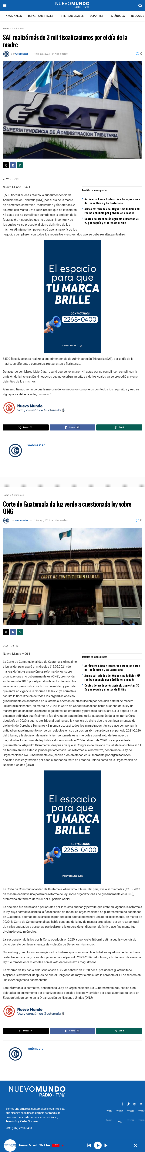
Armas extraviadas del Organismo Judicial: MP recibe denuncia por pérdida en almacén (112, 211)
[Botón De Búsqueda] (140, 5)
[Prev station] (106, 1145)
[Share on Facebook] (13, 165)
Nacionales (14, 16)
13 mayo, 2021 (42, 54)
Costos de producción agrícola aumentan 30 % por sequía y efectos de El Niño (111, 221)
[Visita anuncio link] (72, 296)
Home (6, 28)
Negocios (137, 16)
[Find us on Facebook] (122, 1104)
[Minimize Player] (135, 1145)
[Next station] (89, 1145)
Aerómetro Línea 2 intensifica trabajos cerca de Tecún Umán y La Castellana (112, 201)
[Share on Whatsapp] (20, 165)
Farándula (117, 16)
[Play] (98, 1145)
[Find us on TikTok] (128, 1104)
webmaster (21, 54)
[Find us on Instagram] (134, 1104)
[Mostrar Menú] (4, 5)
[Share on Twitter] (6, 165)
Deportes (96, 16)
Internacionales (72, 16)
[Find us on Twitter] (141, 1104)
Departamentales (40, 16)
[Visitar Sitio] (72, 5)
